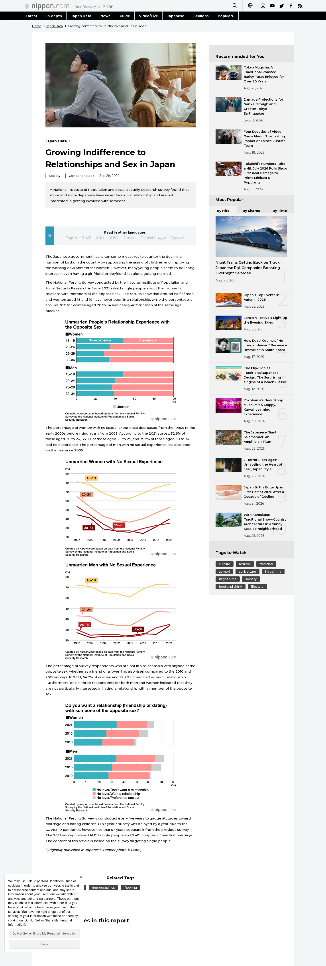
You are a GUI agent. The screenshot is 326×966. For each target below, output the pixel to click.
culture (224, 564)
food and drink (230, 587)
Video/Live (148, 16)
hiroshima (273, 572)
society (251, 579)
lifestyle (257, 587)
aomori (224, 572)
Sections (201, 16)
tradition (266, 564)
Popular (225, 16)
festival (245, 564)
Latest (31, 16)
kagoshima (227, 579)
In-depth (54, 16)
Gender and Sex (81, 176)
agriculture (247, 572)
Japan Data (81, 16)
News (105, 16)
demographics (103, 888)
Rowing (130, 888)
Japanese (175, 16)
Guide (125, 16)
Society (54, 176)
